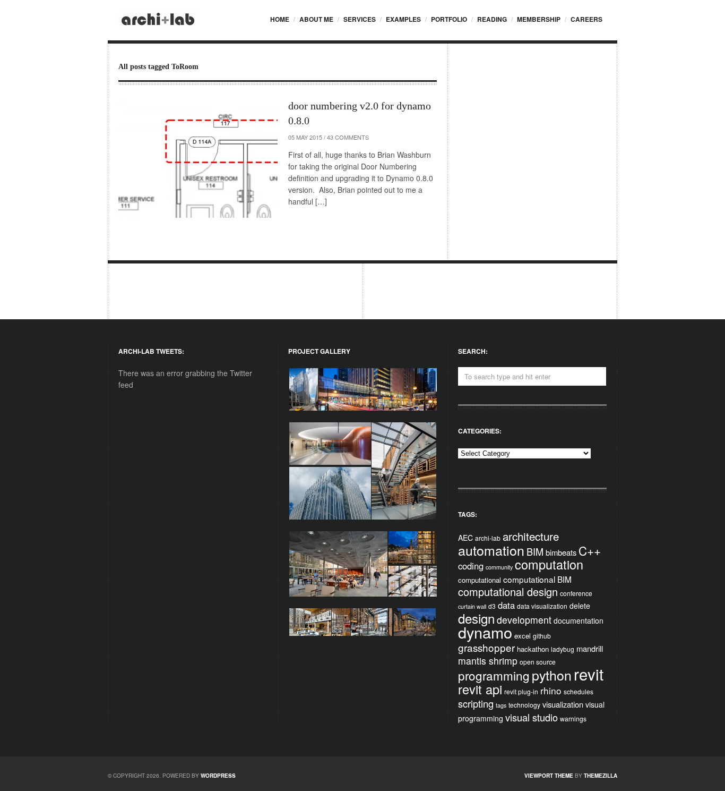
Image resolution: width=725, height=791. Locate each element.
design (476, 618)
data (506, 605)
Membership (538, 19)
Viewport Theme (548, 775)
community (499, 567)
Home (279, 19)
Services (359, 19)
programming (494, 675)
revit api (480, 689)
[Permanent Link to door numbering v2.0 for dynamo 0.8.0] (198, 158)
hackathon (533, 649)
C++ (590, 550)
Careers (586, 19)
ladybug (562, 648)
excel (522, 636)
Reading (492, 19)
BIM (535, 551)
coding (471, 565)
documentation (578, 620)
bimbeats (561, 552)
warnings (573, 718)
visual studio (531, 717)
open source (538, 661)
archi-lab (487, 537)
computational (479, 580)
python (552, 675)
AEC (465, 537)
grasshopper (486, 647)
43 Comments (348, 137)
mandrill (589, 648)
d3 (492, 605)
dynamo (485, 632)
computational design (508, 591)
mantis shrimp (487, 660)
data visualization (542, 605)
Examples (403, 19)
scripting (476, 703)
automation (491, 549)
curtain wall (472, 606)
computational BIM (537, 579)
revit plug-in (521, 691)
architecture (531, 536)
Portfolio (449, 19)
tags (501, 705)
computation (549, 564)
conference (576, 593)
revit (588, 673)
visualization (562, 704)
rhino (551, 690)
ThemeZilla (600, 775)
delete (579, 605)
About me (316, 19)
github (542, 635)
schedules (578, 691)
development (524, 619)
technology (524, 704)
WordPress (218, 775)
